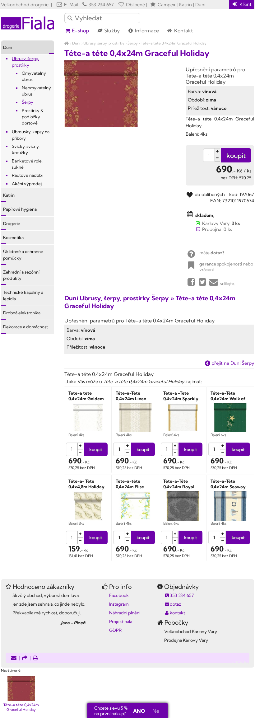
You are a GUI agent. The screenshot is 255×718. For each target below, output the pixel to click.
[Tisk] (35, 658)
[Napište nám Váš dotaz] (13, 658)
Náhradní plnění (124, 613)
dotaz (175, 604)
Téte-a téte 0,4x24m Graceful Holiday (173, 43)
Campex (166, 4)
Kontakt (183, 30)
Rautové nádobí (27, 175)
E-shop (80, 30)
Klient (245, 4)
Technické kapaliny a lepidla (23, 295)
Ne (155, 711)
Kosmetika (13, 237)
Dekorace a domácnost (25, 326)
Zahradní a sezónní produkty (21, 275)
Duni (76, 43)
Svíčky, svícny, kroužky (25, 149)
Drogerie (11, 223)
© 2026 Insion (243, 662)
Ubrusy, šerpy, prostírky (103, 43)
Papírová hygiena (20, 209)
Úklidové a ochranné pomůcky (23, 254)
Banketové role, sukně (27, 164)
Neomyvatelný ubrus (36, 90)
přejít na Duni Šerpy (232, 363)
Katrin (9, 195)
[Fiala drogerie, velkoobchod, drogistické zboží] (66, 43)
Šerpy (133, 43)
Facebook (119, 595)
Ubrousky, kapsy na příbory (30, 134)
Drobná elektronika (21, 312)
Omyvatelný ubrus (34, 76)
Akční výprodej (27, 183)
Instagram (119, 604)
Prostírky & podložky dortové (33, 117)
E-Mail (70, 4)
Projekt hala (120, 621)
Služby (111, 30)
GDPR (115, 630)
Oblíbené (135, 4)
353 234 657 (100, 4)
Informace (146, 30)
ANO (139, 711)
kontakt (177, 613)
